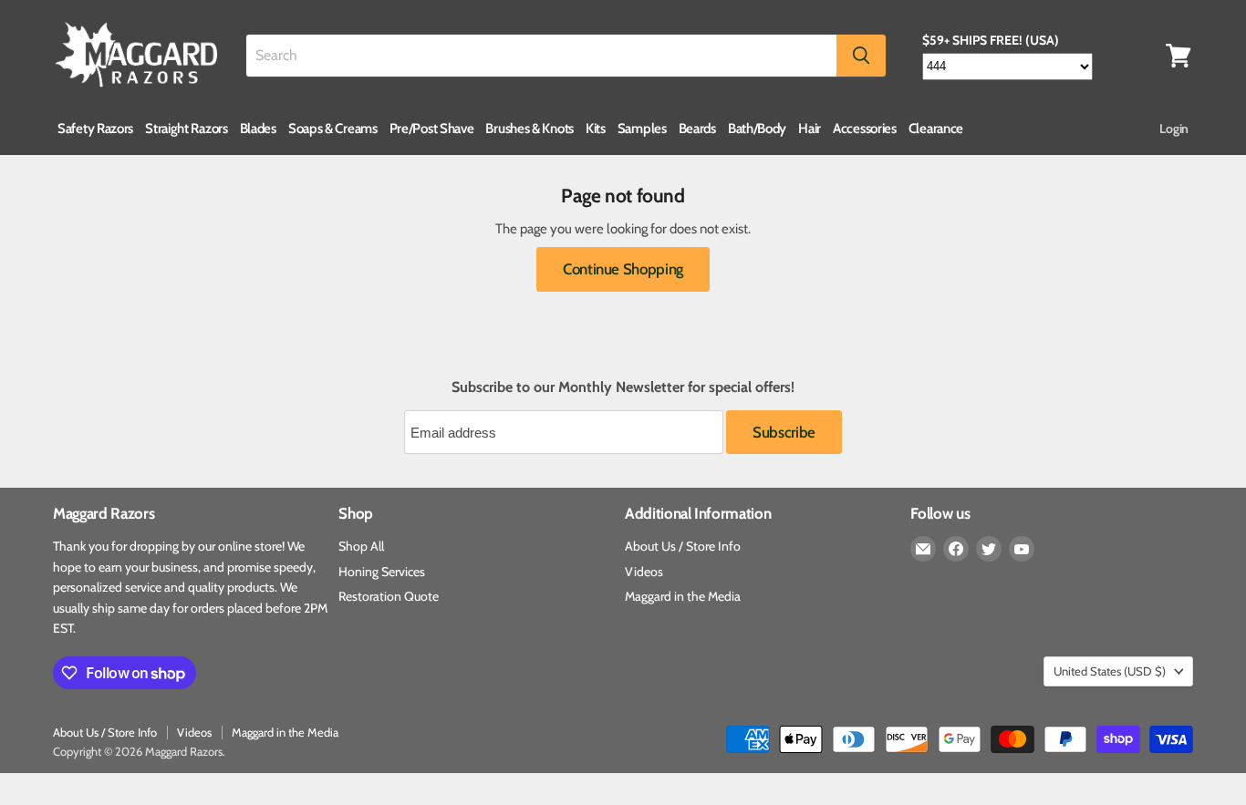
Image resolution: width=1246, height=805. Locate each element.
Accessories (865, 128)
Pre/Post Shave (431, 128)
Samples (642, 128)
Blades (258, 128)
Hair (809, 128)
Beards (697, 128)
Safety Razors (95, 128)
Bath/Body (757, 128)
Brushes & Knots (529, 128)
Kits (596, 128)
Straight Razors (186, 128)
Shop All (361, 546)
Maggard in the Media (683, 596)
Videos (644, 571)
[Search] (861, 56)
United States (1110, 671)
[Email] (923, 549)
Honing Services (381, 571)
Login (1174, 128)
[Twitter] (989, 549)
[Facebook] (956, 549)
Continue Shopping (623, 269)
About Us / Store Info (683, 546)
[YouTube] (1021, 549)
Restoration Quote (388, 596)
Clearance (936, 128)
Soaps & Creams (333, 128)
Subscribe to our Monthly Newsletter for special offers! (623, 387)
